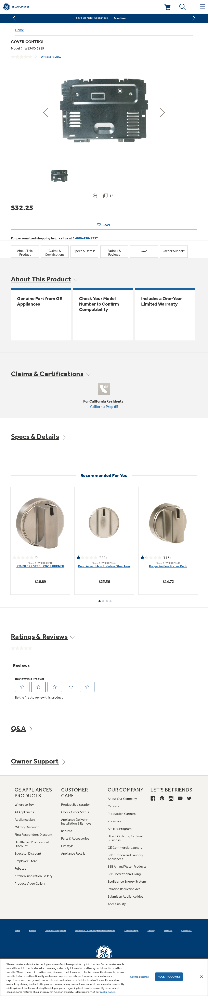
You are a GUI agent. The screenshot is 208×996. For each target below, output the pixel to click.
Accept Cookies (169, 976)
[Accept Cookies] (201, 976)
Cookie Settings (139, 976)
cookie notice (107, 991)
